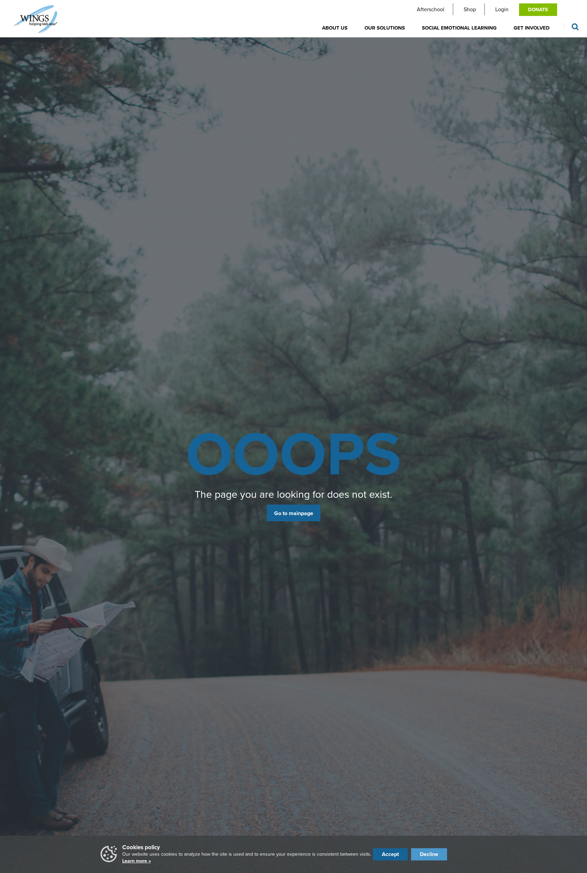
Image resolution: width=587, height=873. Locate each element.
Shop (470, 9)
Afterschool (430, 9)
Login (502, 9)
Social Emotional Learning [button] (459, 28)
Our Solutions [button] (384, 28)
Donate (538, 9)
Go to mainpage (293, 513)
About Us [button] (335, 28)
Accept (390, 854)
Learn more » (136, 861)
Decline (429, 854)
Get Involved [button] (532, 28)
